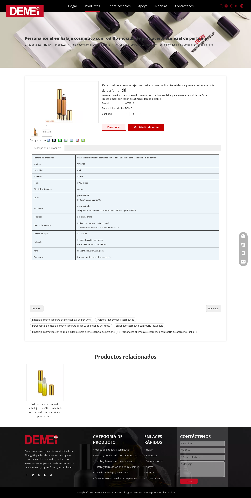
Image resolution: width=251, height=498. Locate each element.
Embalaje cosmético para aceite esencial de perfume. (61, 319)
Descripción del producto (47, 148)
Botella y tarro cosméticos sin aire (114, 461)
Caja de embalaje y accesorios (112, 472)
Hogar (72, 6)
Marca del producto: (113, 108)
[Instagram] (241, 6)
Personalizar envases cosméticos (115, 319)
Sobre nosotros (119, 6)
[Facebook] (231, 6)
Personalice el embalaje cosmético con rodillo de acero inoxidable (157, 331)
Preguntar (114, 127)
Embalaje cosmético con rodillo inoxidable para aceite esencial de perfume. (73, 331)
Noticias (161, 6)
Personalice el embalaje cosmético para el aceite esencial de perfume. (71, 325)
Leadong (171, 492)
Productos (92, 6)
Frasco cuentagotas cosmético (112, 449)
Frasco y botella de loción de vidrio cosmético (120, 455)
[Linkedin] (33, 475)
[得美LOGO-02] (41, 439)
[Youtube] (236, 6)
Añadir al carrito (148, 127)
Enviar (189, 481)
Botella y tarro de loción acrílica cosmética (118, 466)
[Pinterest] (51, 475)
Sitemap (148, 492)
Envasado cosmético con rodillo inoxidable (139, 325)
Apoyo (143, 6)
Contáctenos (184, 6)
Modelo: (106, 103)
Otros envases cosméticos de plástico (116, 478)
